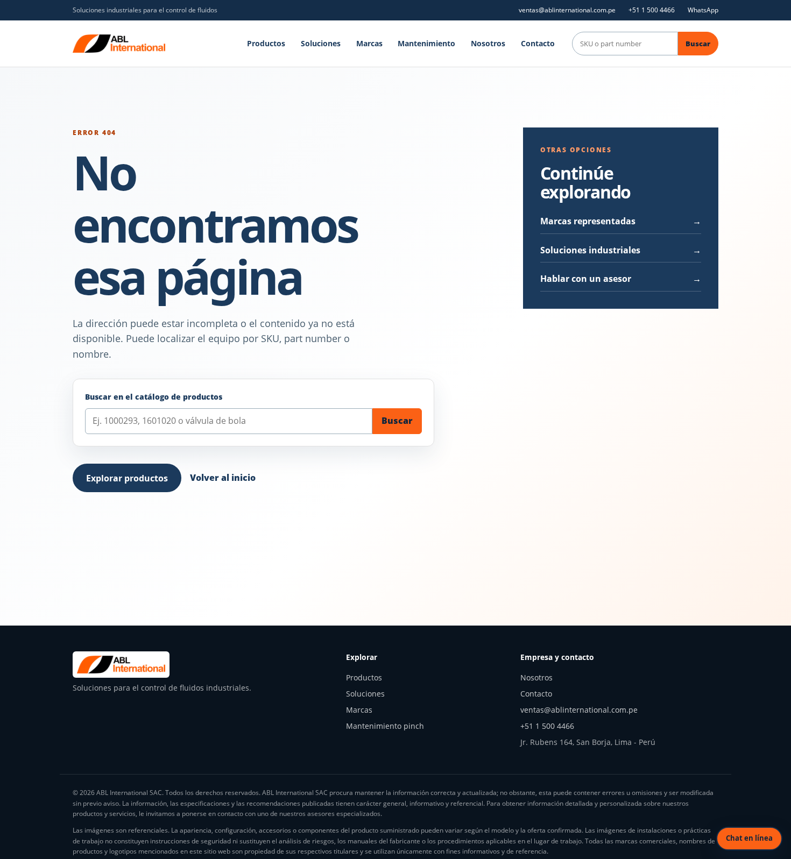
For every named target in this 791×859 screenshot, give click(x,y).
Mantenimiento (426, 43)
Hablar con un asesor (585, 279)
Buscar (698, 43)
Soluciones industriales (590, 250)
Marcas (369, 43)
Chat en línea (749, 838)
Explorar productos (127, 478)
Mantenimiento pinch (385, 726)
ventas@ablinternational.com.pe (567, 10)
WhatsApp (703, 10)
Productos (266, 43)
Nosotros (488, 43)
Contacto (538, 43)
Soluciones (321, 43)
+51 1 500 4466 (651, 10)
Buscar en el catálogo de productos (153, 397)
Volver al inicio (223, 478)
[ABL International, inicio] (119, 43)
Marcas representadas (587, 221)
